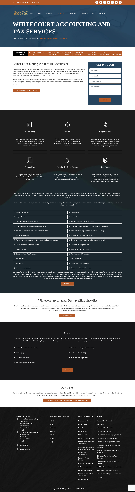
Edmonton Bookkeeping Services (107, 438)
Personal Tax (82, 431)
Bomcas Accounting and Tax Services (109, 442)
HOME (31, 13)
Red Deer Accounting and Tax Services (109, 467)
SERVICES (49, 13)
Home (14, 38)
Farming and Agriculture (79, 54)
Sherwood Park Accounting (105, 428)
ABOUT (39, 13)
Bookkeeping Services (66, 54)
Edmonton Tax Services (85, 463)
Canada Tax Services (85, 470)
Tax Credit (100, 424)
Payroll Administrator (105, 54)
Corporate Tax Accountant (53, 54)
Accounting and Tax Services (20, 54)
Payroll (80, 428)
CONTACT (102, 13)
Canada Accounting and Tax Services (109, 474)
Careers (52, 435)
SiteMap (99, 477)
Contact (67, 284)
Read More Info (67, 315)
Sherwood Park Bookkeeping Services (109, 435)
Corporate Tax (82, 424)
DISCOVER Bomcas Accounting (26, 90)
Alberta (22, 38)
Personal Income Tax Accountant (37, 54)
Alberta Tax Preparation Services (107, 470)
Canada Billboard (83, 479)
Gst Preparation (117, 54)
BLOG (93, 13)
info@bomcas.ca (20, 2)
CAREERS (85, 13)
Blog (51, 442)
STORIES (73, 13)
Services (53, 428)
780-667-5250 (35, 2)
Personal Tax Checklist (104, 421)
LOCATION (61, 13)
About (67, 370)
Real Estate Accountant (92, 54)
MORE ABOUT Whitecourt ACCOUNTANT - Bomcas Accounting (67, 400)
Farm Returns (82, 435)
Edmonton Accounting (104, 431)
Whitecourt (32, 38)
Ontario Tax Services (85, 467)
